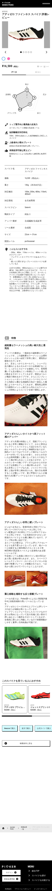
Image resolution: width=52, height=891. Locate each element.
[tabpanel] (26, 368)
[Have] (46, 67)
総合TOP (35, 871)
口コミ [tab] (38, 72)
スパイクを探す (39, 875)
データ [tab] (14, 72)
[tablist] (26, 72)
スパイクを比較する (41, 880)
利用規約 (8, 889)
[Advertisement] (26, 312)
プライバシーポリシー (23, 889)
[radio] (3, 58)
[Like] (39, 67)
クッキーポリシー (40, 889)
